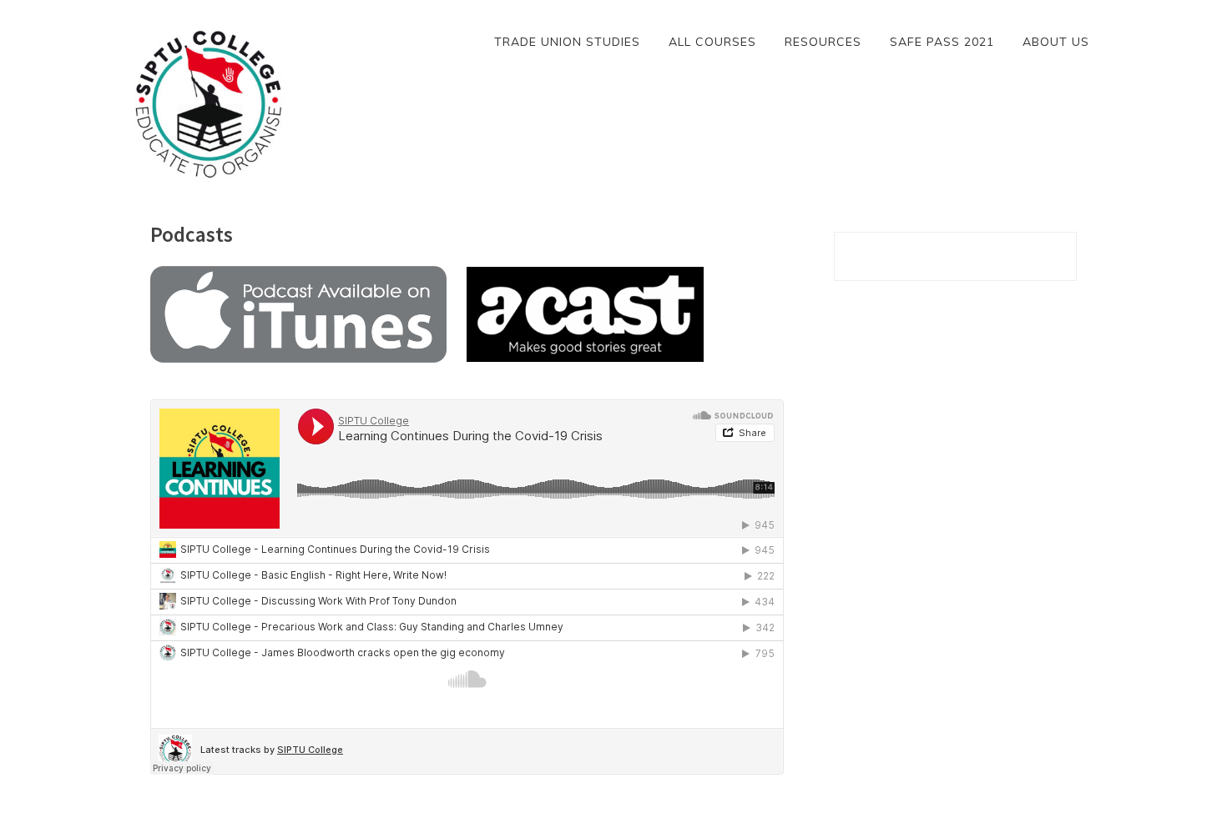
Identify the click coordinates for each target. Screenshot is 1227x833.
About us (1055, 41)
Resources (823, 41)
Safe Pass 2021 (942, 41)
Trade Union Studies (567, 41)
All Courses (712, 41)
